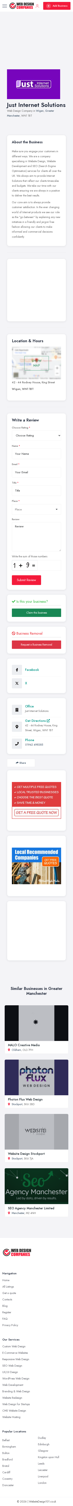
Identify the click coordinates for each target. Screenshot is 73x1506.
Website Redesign (12, 1398)
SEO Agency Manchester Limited (31, 1208)
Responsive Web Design (15, 1359)
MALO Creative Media (24, 1045)
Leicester (43, 1470)
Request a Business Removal (36, 645)
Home (5, 1280)
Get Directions (36, 721)
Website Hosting (11, 1417)
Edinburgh (43, 1444)
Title (14, 483)
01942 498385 (34, 745)
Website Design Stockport (26, 1153)
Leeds (41, 1464)
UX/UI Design (10, 1372)
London (42, 1483)
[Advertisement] (36, 44)
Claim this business (36, 613)
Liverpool (43, 1476)
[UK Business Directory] (36, 866)
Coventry (7, 1479)
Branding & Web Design (16, 1391)
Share (22, 763)
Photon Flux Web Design (25, 1099)
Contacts (7, 1299)
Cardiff (6, 1472)
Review (15, 519)
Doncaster (8, 1485)
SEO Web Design (12, 1366)
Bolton (6, 1453)
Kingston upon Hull (48, 1457)
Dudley (42, 1438)
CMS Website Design (14, 1411)
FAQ (5, 1319)
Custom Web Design (14, 1346)
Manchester (18, 1213)
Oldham (16, 1050)
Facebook (32, 670)
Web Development (12, 1385)
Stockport (17, 1104)
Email (15, 464)
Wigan (40, 111)
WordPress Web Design (15, 1378)
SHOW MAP (36, 363)
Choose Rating (20, 427)
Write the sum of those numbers (29, 556)
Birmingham (9, 1447)
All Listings (8, 1287)
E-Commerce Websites (15, 1353)
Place (15, 501)
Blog (5, 1306)
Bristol (5, 1466)
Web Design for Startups (16, 1404)
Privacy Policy (10, 1325)
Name (15, 446)
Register (6, 1312)
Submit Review (26, 580)
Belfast (6, 1440)
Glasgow (43, 1451)
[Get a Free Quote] (36, 800)
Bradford (7, 1459)
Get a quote (9, 1293)
